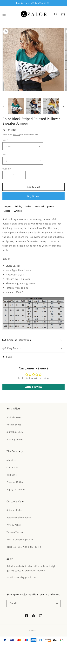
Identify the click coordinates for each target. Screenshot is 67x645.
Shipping (16, 134)
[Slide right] (63, 106)
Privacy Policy (14, 524)
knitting (18, 206)
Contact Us (12, 467)
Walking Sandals (15, 439)
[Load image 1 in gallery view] (16, 106)
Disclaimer (12, 474)
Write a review (33, 387)
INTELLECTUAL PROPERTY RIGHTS (24, 546)
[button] (4, 14)
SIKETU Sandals (15, 431)
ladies (28, 206)
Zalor (36, 631)
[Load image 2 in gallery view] (33, 106)
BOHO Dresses (14, 417)
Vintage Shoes (14, 424)
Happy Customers (16, 489)
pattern (50, 206)
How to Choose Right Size (20, 539)
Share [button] (9, 356)
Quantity (6, 168)
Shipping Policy (15, 510)
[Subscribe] (56, 603)
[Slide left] (3, 106)
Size (4, 154)
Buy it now (33, 196)
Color (4, 139)
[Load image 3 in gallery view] (51, 106)
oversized (39, 206)
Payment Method (15, 482)
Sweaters (18, 211)
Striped (6, 211)
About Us (11, 460)
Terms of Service (15, 532)
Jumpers (7, 206)
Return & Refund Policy (19, 517)
